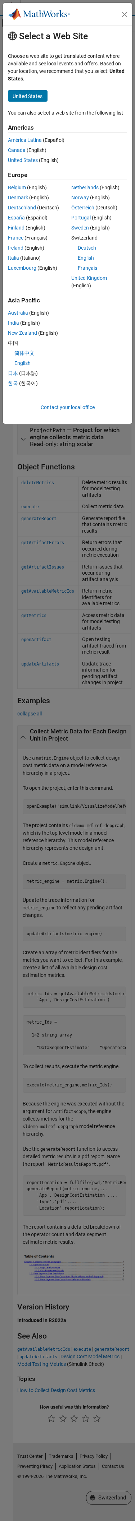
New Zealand (22, 333)
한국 (13, 383)
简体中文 (24, 353)
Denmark (18, 197)
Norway (80, 197)
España (16, 218)
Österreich (82, 207)
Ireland (15, 248)
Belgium (17, 187)
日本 (13, 373)
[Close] (125, 14)
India (13, 323)
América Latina (25, 140)
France (15, 238)
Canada (17, 150)
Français (87, 268)
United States (23, 160)
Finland (16, 228)
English (86, 258)
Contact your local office (68, 407)
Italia (13, 258)
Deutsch (87, 248)
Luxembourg (22, 268)
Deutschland (22, 207)
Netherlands (85, 187)
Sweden (80, 228)
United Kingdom (89, 278)
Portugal (81, 218)
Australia (18, 313)
